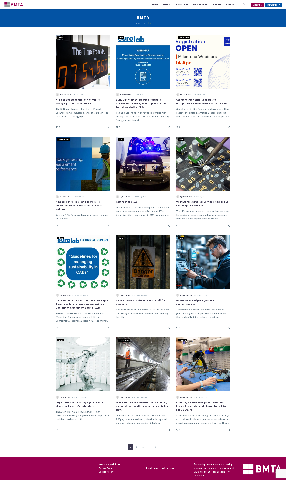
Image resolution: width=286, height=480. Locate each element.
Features (182, 340)
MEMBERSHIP (200, 4)
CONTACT (232, 4)
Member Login (273, 4)
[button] (244, 5)
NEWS (166, 4)
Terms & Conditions (109, 464)
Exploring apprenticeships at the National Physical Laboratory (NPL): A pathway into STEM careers (201, 406)
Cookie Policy (105, 471)
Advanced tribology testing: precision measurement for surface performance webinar (79, 205)
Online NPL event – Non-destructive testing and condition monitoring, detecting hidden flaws (142, 406)
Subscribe (257, 4)
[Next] (155, 447)
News (61, 37)
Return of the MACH (127, 201)
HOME (154, 4)
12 (149, 447)
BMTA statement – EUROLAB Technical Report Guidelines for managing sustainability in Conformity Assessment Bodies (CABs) (82, 304)
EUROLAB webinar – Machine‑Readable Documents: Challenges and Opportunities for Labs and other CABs (141, 103)
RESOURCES (182, 4)
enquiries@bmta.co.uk (164, 467)
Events (181, 37)
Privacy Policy (106, 467)
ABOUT (217, 4)
